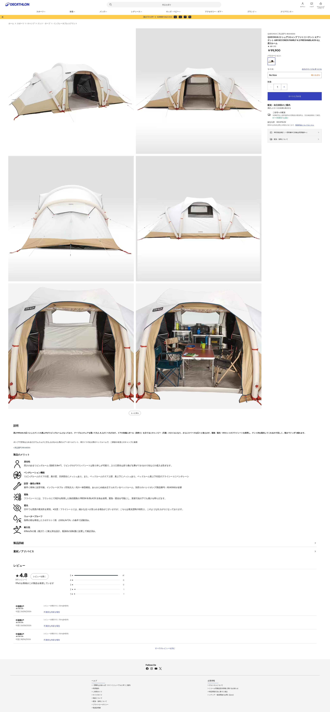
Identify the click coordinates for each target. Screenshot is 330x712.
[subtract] (271, 87)
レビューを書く (39, 576)
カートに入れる (294, 96)
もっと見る (135, 413)
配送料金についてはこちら (304, 125)
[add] (284, 87)
